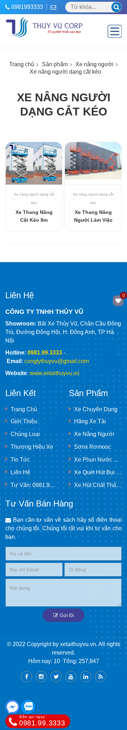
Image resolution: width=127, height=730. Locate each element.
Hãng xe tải (90, 421)
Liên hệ (20, 472)
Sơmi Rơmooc (92, 447)
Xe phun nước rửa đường (98, 460)
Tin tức (20, 460)
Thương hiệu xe (32, 447)
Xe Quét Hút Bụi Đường (98, 472)
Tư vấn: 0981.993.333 (34, 485)
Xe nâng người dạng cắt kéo (65, 72)
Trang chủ (21, 64)
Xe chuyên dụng (95, 409)
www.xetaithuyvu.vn (54, 373)
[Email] (55, 7)
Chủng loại (25, 434)
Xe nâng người (94, 64)
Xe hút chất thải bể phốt (98, 485)
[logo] (44, 20)
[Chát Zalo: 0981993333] (28, 707)
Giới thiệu (24, 421)
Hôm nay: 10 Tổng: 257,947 (63, 661)
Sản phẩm (55, 64)
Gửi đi (66, 615)
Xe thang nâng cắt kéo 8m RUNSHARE (34, 220)
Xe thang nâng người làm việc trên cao (93, 220)
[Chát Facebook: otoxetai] (12, 707)
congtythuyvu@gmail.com (56, 361)
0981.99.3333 (42, 721)
